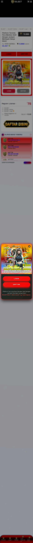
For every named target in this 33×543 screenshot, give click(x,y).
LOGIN (16, 278)
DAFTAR (16, 284)
